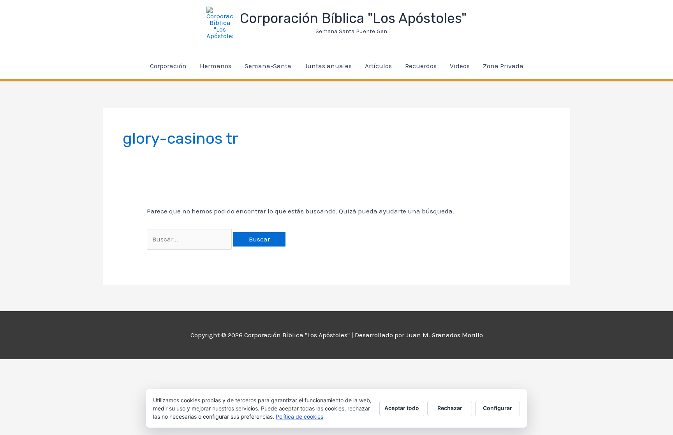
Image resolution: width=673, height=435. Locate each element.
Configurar (497, 408)
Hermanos (215, 66)
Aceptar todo (401, 408)
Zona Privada (503, 66)
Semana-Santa (268, 66)
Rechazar (449, 408)
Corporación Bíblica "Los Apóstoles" (353, 18)
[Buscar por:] (190, 239)
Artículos (378, 66)
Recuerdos (421, 66)
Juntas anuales (328, 66)
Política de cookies (299, 416)
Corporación (168, 66)
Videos (460, 66)
